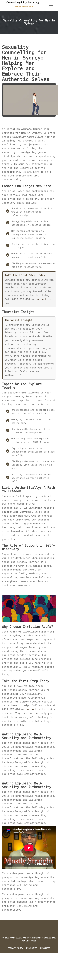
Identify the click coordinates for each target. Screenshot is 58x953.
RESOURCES (45, 948)
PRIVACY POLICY (15, 948)
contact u (43, 299)
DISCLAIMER (31, 948)
